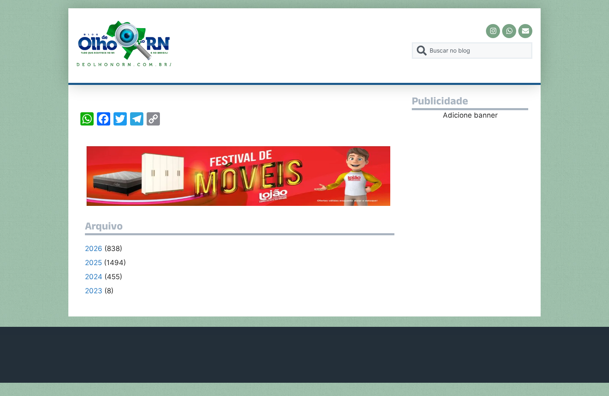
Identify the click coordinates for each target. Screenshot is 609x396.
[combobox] (472, 50)
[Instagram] (493, 31)
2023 (93, 291)
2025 (93, 262)
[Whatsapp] (509, 31)
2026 (93, 248)
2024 (93, 277)
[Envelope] (525, 31)
